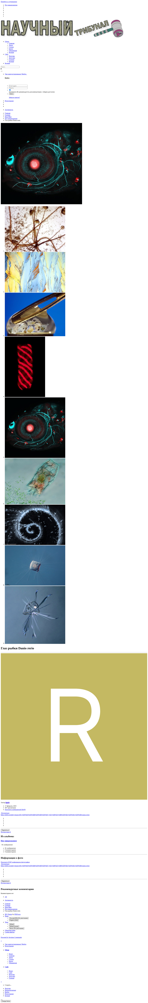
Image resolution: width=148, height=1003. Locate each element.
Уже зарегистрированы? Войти (16, 74)
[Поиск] (1, 71)
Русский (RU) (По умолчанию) (19, 918)
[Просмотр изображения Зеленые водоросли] (35, 544)
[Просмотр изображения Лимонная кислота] (35, 292)
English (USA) (14, 920)
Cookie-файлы (9, 932)
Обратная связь (10, 930)
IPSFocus (17, 914)
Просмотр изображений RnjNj (15, 809)
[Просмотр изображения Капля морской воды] (35, 335)
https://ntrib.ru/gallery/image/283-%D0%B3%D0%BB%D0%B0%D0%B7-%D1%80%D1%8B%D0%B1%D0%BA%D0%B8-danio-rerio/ (45, 815)
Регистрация (9, 101)
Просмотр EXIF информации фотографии (15, 862)
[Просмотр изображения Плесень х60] (35, 251)
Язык (6, 916)
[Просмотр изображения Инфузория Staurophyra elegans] (35, 585)
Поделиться (5, 813)
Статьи (11, 47)
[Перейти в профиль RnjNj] (74, 799)
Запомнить (12, 92)
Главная (11, 43)
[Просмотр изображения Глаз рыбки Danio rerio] (35, 457)
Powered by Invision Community (11, 937)
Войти (11, 94)
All (6, 897)
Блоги (11, 49)
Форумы (12, 56)
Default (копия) (14, 926)
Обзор (7, 41)
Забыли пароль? (14, 97)
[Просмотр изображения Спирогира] (25, 396)
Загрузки (12, 58)
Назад (11, 954)
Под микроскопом (9, 841)
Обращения (13, 50)
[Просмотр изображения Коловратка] (35, 504)
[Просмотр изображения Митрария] (35, 643)
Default (12, 924)
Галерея (11, 60)
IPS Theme (8, 914)
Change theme (6, 1001)
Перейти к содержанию (9, 2)
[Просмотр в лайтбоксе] (41, 204)
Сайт (6, 54)
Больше (11, 52)
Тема (6, 922)
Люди (11, 45)
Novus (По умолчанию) (17, 928)
